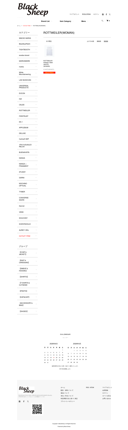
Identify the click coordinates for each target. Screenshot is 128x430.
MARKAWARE (24, 61)
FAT (20, 99)
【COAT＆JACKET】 (23, 253)
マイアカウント (74, 14)
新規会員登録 (86, 14)
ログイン (96, 14)
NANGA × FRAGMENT (23, 164)
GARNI (21, 177)
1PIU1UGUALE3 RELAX (25, 145)
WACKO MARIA (25, 38)
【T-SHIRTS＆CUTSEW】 (24, 283)
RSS (87, 387)
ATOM (92, 387)
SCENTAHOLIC (25, 224)
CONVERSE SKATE (23, 198)
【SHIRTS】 (24, 276)
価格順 (99, 41)
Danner (22, 206)
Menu (83, 21)
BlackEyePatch (24, 44)
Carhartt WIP (24, 139)
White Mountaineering (25, 73)
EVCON (22, 93)
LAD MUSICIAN (25, 80)
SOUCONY (23, 218)
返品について (65, 393)
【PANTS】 (23, 291)
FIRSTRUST (23, 116)
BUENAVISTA (24, 152)
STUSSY (22, 172)
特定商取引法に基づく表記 (69, 398)
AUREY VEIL (24, 230)
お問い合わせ (106, 398)
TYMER (22, 191)
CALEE (21, 104)
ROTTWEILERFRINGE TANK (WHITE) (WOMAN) (48, 63)
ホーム (19, 25)
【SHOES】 (23, 311)
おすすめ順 (90, 41)
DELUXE (22, 133)
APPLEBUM (23, 127)
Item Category (65, 21)
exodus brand (24, 55)
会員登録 (105, 390)
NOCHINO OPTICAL (23, 184)
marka (21, 66)
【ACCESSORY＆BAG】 (26, 304)
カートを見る (106, 396)
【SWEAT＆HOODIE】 (23, 269)
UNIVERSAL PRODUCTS (24, 86)
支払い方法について (67, 396)
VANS (21, 212)
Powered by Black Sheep (64, 426)
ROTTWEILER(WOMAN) (39, 25)
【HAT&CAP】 (24, 297)
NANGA (22, 158)
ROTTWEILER (24, 110)
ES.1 (21, 122)
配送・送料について (67, 390)
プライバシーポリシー (68, 401)
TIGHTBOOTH (24, 49)
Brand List (45, 21)
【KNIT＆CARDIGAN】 (24, 261)
